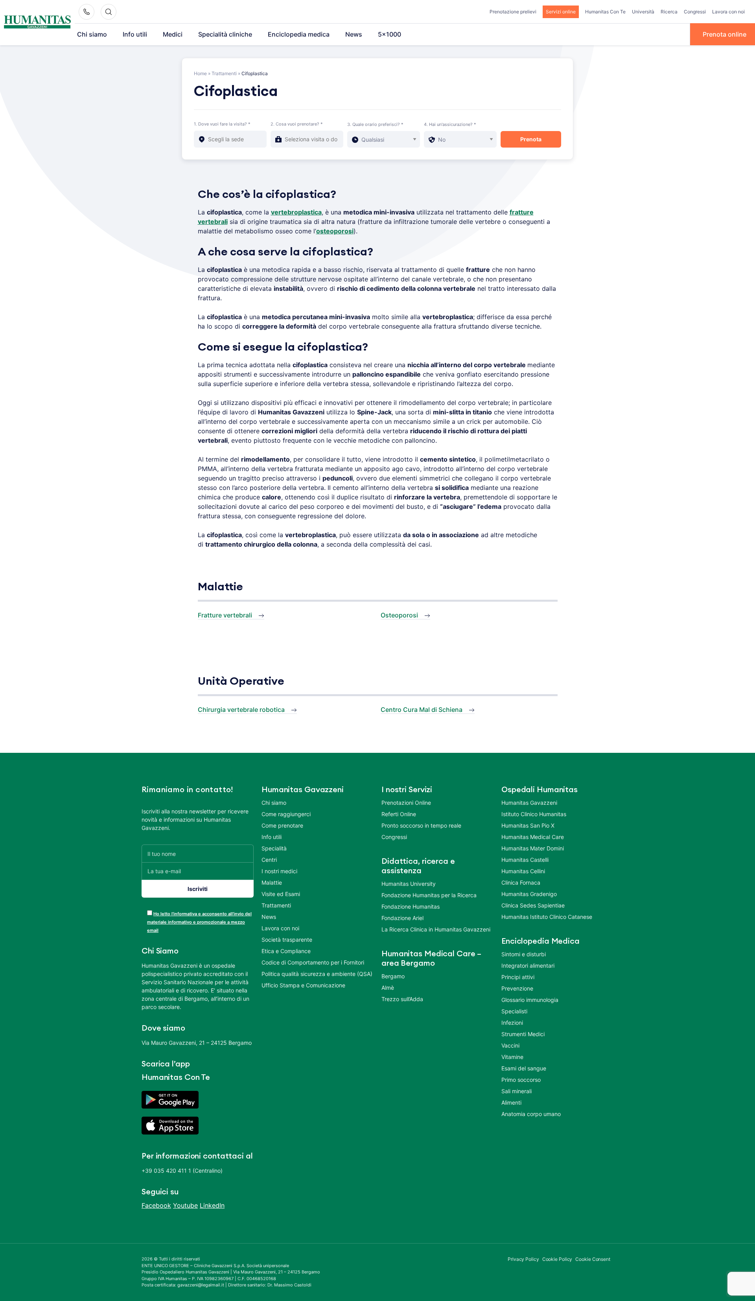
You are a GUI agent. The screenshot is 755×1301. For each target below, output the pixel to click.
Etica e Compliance (286, 951)
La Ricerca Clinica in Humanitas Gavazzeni (435, 929)
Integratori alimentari (527, 965)
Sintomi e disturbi (523, 954)
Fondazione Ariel (402, 918)
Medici (172, 34)
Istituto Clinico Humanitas (533, 814)
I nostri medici (279, 871)
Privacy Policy (523, 1259)
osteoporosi (335, 231)
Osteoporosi (399, 615)
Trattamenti (224, 73)
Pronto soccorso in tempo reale (421, 825)
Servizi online (561, 12)
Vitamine (512, 1056)
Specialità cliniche (225, 34)
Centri (269, 859)
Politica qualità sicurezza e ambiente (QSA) (316, 973)
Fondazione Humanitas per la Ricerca (429, 895)
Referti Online (398, 814)
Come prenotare (282, 825)
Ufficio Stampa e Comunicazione (303, 985)
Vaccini (510, 1045)
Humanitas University (408, 883)
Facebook (156, 1205)
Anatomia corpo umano (531, 1114)
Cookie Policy (557, 1259)
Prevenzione (517, 988)
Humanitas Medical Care (532, 836)
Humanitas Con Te (605, 12)
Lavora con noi (728, 12)
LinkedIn (212, 1205)
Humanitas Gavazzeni (529, 802)
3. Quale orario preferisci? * (375, 124)
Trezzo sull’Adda (402, 999)
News (353, 34)
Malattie (271, 882)
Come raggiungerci (286, 814)
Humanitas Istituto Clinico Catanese (546, 916)
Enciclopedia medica (299, 34)
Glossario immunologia (529, 999)
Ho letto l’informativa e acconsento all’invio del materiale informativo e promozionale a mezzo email (199, 922)
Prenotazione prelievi (513, 12)
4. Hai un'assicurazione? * (450, 124)
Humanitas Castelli (525, 859)
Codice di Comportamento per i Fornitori (312, 962)
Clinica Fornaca (520, 882)
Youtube (185, 1205)
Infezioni (512, 1022)
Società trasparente (286, 939)
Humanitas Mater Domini (532, 848)
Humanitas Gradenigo (529, 894)
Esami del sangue (523, 1068)
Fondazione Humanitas (410, 906)
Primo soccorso (521, 1079)
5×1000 (389, 34)
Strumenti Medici (523, 1034)
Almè (387, 987)
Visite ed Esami (280, 894)
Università (643, 12)
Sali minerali (516, 1091)
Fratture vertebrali (225, 615)
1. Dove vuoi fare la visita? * (222, 124)
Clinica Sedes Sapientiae (533, 905)
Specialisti (514, 1011)
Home (200, 73)
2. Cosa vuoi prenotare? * (297, 124)
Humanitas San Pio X (527, 825)
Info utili (135, 34)
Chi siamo (92, 34)
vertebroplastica (296, 212)
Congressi (695, 12)
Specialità (274, 848)
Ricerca (669, 12)
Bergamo (393, 976)
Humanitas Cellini (523, 871)
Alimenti (511, 1102)
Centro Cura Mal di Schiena (421, 709)
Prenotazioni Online (406, 802)
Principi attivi (517, 977)
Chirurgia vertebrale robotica (241, 709)
